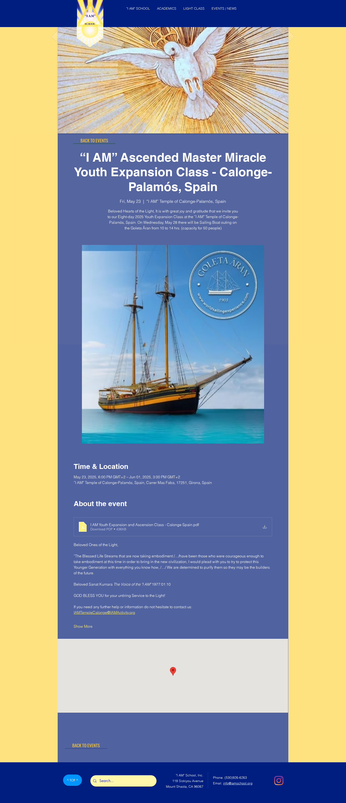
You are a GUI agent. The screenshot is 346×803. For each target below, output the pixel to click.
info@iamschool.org (238, 783)
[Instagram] (278, 780)
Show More (83, 626)
